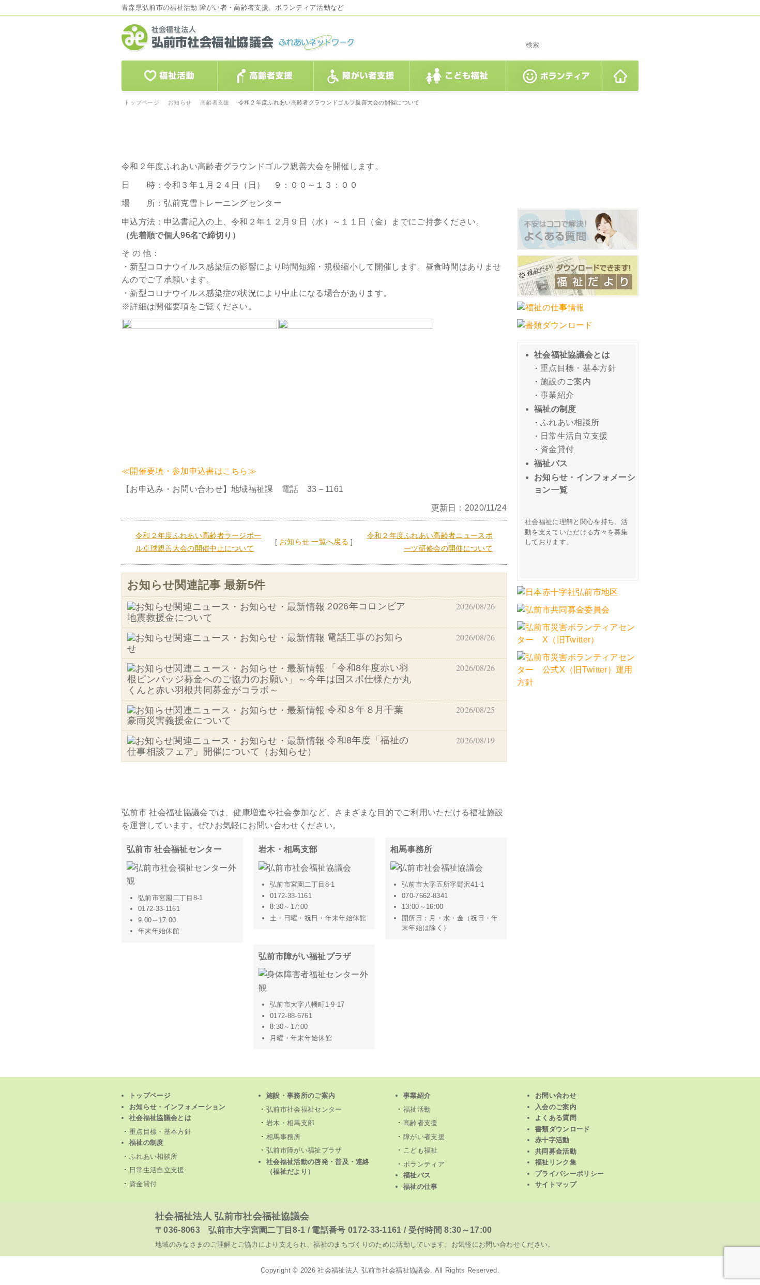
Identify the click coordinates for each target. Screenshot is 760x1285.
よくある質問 (555, 1118)
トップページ (620, 76)
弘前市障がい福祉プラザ (304, 1150)
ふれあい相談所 (569, 422)
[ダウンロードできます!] (578, 295)
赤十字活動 (552, 1140)
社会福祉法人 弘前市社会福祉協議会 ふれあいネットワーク (250, 37)
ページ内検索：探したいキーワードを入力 (578, 30)
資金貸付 (557, 449)
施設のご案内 (565, 381)
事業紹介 (557, 395)
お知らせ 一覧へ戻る (314, 541)
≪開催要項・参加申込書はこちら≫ (188, 471)
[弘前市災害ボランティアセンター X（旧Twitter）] (578, 644)
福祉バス (551, 463)
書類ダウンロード (562, 1129)
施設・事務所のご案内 (300, 1095)
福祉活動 (169, 76)
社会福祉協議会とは (572, 354)
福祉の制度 (555, 409)
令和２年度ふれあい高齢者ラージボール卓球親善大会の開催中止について (198, 542)
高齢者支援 (266, 76)
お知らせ (179, 102)
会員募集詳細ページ (579, 559)
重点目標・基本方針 (578, 368)
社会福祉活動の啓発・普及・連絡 (318, 1167)
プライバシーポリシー (569, 1173)
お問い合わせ (555, 1095)
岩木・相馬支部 (290, 1123)
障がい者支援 (362, 76)
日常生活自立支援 (574, 435)
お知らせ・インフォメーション (177, 1107)
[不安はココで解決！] (578, 248)
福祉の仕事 (420, 1186)
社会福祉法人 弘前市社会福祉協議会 (232, 1216)
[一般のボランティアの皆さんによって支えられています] (567, 597)
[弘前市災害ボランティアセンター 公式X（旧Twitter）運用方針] (578, 687)
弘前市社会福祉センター (304, 1109)
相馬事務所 (283, 1137)
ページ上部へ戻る (380, 1069)
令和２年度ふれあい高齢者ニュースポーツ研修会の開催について (430, 542)
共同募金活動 (555, 1151)
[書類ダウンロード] (555, 330)
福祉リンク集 (555, 1162)
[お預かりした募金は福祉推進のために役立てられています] (563, 614)
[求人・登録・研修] (550, 312)
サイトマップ (555, 1184)
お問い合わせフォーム (578, 151)
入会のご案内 (555, 1107)
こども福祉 (458, 76)
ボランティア (554, 76)
